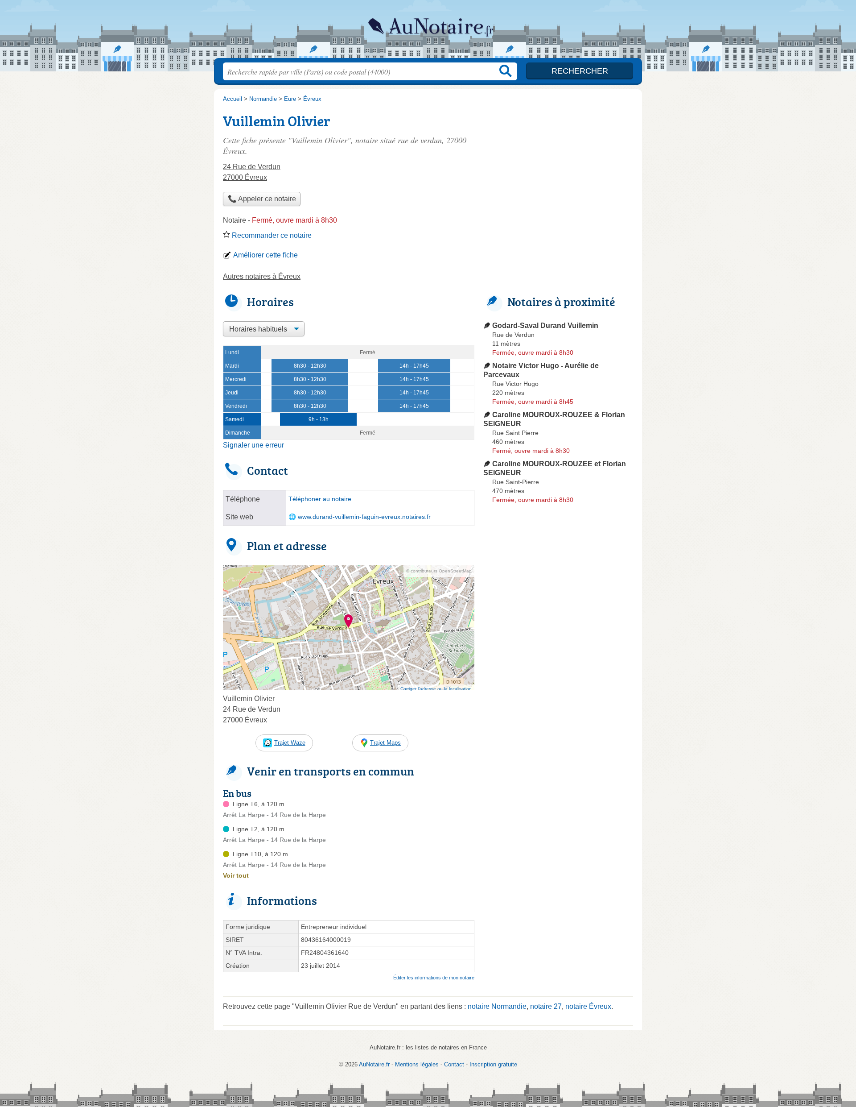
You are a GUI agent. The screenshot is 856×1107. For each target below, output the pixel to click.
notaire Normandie (497, 1006)
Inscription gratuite (493, 1064)
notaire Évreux (588, 1006)
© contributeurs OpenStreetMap (439, 570)
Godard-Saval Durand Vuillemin (545, 325)
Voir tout (236, 875)
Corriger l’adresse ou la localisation (436, 688)
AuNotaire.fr (428, 31)
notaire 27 (546, 1006)
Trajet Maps (385, 742)
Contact (454, 1064)
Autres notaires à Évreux (261, 276)
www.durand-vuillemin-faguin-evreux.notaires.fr (364, 517)
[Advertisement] (558, 172)
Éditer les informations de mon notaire (433, 977)
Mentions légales (417, 1064)
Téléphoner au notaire (319, 499)
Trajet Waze (289, 742)
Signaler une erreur (253, 445)
